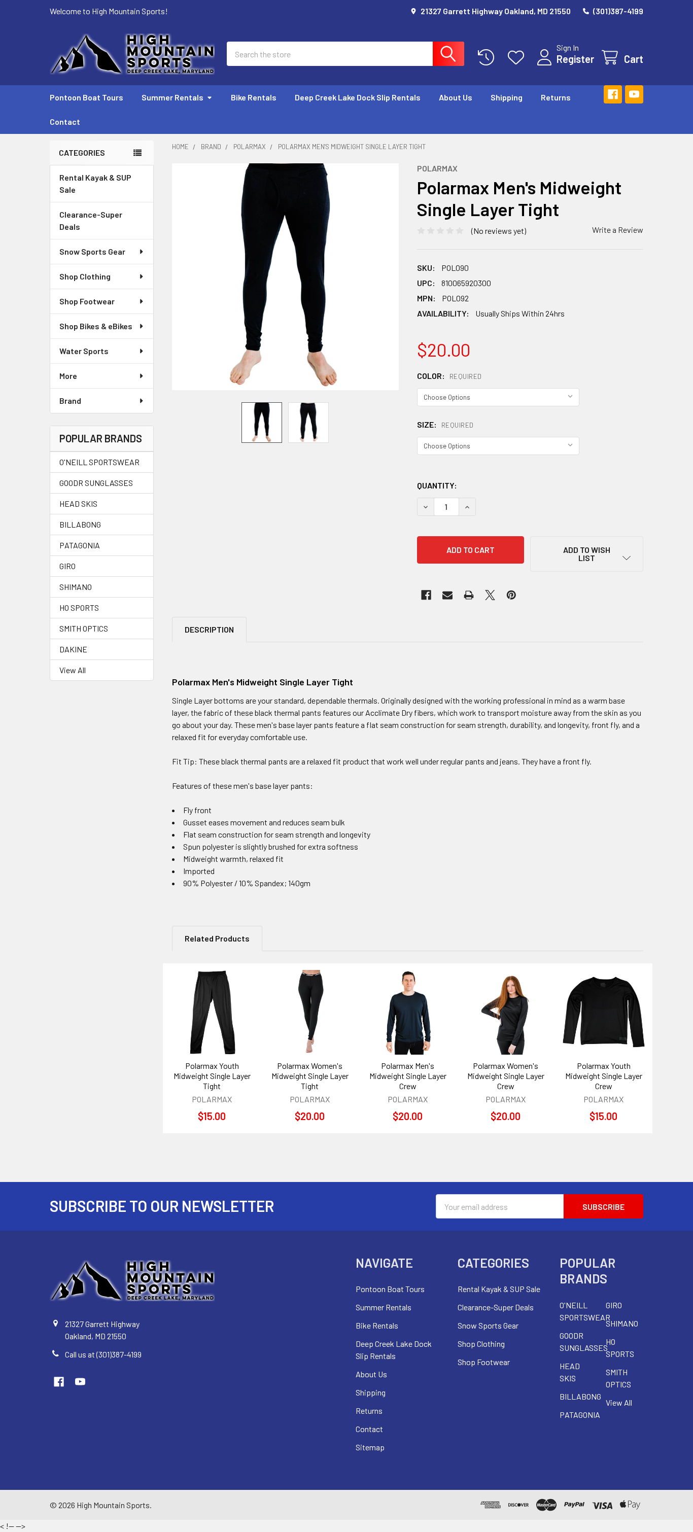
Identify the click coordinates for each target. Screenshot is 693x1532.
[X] (490, 595)
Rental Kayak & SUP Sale (95, 183)
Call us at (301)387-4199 (103, 1354)
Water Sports (84, 351)
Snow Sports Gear (92, 251)
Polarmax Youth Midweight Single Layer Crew (603, 1076)
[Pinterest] (511, 595)
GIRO (67, 566)
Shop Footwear (87, 301)
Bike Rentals (253, 97)
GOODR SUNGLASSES (96, 483)
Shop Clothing (85, 276)
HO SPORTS (79, 607)
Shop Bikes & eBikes (95, 326)
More (68, 375)
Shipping (507, 97)
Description (209, 629)
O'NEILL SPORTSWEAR (99, 462)
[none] (285, 276)
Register (575, 59)
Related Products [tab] (217, 938)
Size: (445, 424)
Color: (449, 375)
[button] (586, 554)
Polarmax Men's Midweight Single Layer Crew (407, 1076)
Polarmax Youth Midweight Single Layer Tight (212, 1076)
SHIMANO (75, 586)
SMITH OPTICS (83, 628)
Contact (65, 121)
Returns (556, 97)
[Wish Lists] (518, 57)
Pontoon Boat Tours (86, 97)
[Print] (469, 595)
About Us (455, 97)
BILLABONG (80, 524)
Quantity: (437, 485)
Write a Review (617, 229)
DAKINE (73, 649)
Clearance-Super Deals (90, 220)
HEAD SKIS (78, 503)
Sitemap (370, 1447)
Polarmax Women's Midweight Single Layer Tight (310, 1076)
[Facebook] (613, 94)
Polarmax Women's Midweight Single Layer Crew (505, 1076)
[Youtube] (634, 94)
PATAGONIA (79, 545)
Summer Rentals (172, 97)
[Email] (447, 595)
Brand (70, 400)
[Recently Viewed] (488, 57)
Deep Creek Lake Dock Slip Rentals (358, 97)
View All (72, 670)
